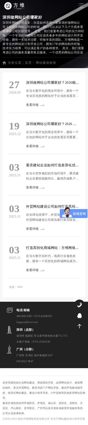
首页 (28, 62)
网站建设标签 (46, 62)
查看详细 (32, 104)
